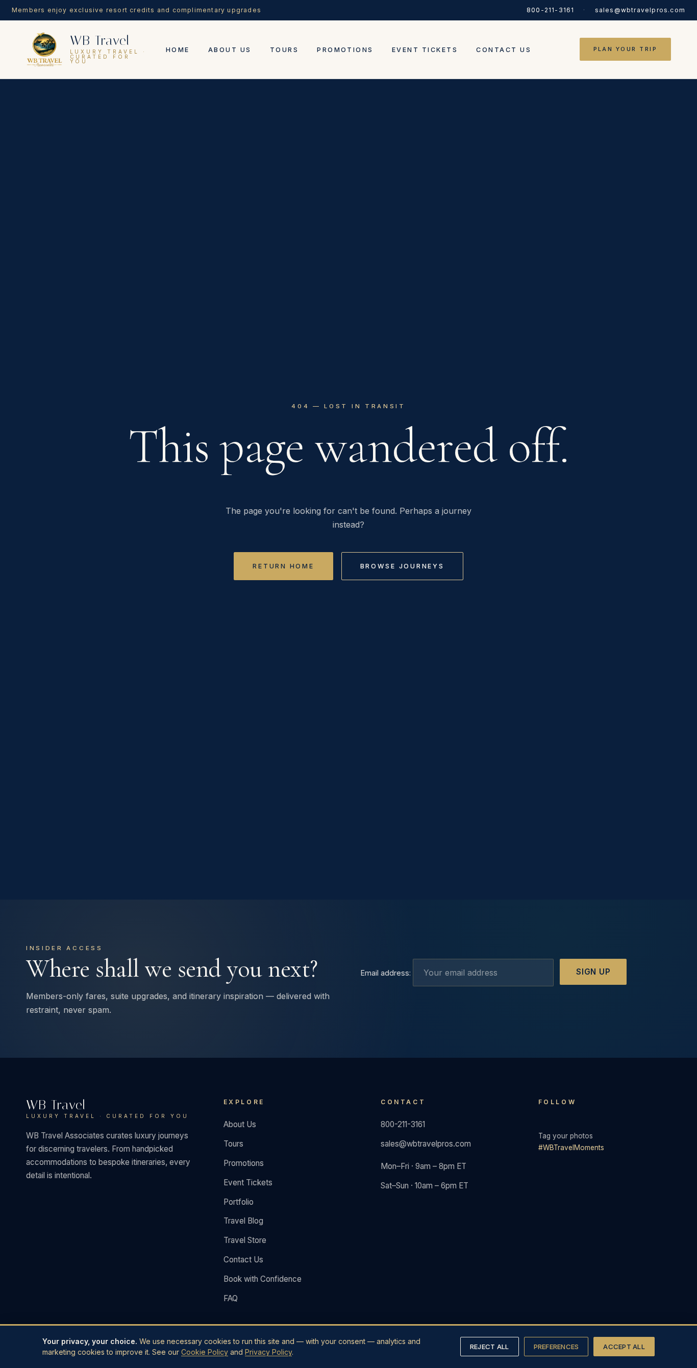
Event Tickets (425, 50)
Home (178, 50)
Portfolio (238, 1202)
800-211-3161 (550, 10)
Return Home (283, 566)
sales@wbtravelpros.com (640, 10)
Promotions (345, 50)
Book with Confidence (262, 1279)
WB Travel (107, 1109)
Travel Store (244, 1240)
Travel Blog (243, 1221)
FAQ (230, 1298)
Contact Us (503, 50)
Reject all (489, 1346)
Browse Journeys (402, 566)
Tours (284, 50)
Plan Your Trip (625, 49)
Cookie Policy (204, 1352)
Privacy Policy (268, 1352)
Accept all (624, 1346)
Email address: (387, 972)
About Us (230, 50)
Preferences (556, 1346)
